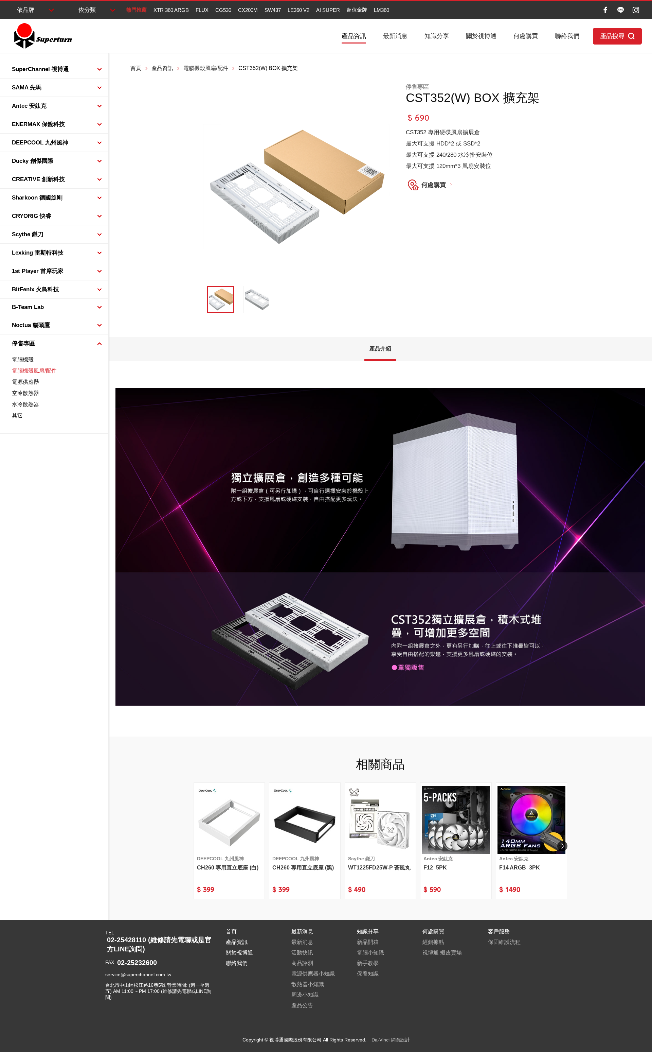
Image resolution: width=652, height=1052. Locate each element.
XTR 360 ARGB (171, 10)
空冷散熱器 (25, 393)
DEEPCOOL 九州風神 (40, 142)
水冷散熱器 (25, 404)
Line (621, 10)
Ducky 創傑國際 (32, 161)
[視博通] (42, 36)
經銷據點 (433, 942)
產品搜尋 (612, 36)
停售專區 (23, 343)
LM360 (381, 10)
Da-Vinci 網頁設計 (391, 1039)
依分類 (87, 10)
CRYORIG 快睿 (31, 216)
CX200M (248, 10)
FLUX (202, 10)
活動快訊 (302, 952)
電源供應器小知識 (313, 974)
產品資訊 (354, 36)
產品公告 (302, 1005)
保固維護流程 (504, 942)
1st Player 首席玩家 (38, 271)
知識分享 (436, 36)
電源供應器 (25, 382)
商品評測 (302, 963)
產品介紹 (380, 348)
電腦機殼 (23, 359)
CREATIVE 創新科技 (38, 179)
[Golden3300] (256, 299)
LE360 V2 (298, 10)
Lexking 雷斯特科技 (38, 252)
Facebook (605, 10)
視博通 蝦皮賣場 (442, 952)
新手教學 (368, 963)
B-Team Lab (28, 307)
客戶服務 (499, 931)
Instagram (636, 10)
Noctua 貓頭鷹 (31, 325)
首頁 (135, 68)
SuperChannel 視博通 (40, 69)
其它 (17, 415)
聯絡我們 (567, 36)
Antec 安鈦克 (29, 106)
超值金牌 (357, 10)
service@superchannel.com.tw (138, 974)
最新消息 (395, 36)
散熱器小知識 (307, 984)
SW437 (273, 10)
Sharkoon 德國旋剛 (37, 197)
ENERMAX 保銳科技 (38, 124)
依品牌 (25, 10)
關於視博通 (481, 36)
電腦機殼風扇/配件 (34, 371)
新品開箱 (368, 942)
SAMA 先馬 (26, 87)
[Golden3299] (220, 299)
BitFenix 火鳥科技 (35, 289)
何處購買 (525, 36)
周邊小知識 (305, 995)
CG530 (223, 10)
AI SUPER (328, 10)
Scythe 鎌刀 (27, 234)
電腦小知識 (370, 952)
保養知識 (368, 974)
